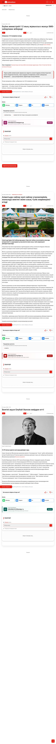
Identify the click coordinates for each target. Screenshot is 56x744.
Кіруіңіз (6, 135)
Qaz (27, 32)
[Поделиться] (53, 741)
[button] (50, 5)
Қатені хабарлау (6, 91)
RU (52, 2)
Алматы (7, 348)
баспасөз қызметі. (20, 457)
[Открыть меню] (3, 2)
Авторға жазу (50, 32)
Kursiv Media (46, 44)
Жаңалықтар (12, 9)
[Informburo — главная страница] (10, 2)
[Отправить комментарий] (51, 139)
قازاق (31, 32)
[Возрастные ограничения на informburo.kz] (47, 2)
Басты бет (4, 9)
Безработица (8, 115)
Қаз (25, 32)
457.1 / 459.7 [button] (8, 5)
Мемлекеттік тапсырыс (17, 194)
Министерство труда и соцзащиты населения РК (26, 115)
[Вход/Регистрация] (49, 2)
